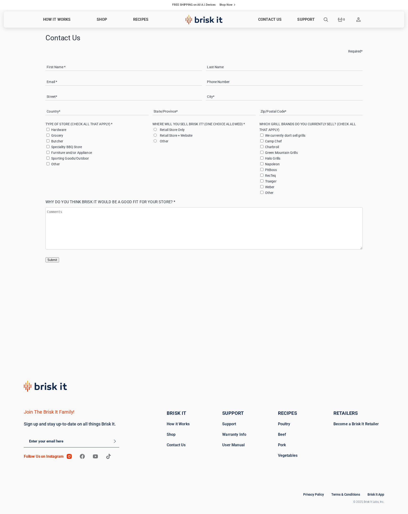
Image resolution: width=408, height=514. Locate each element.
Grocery (57, 135)
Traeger (271, 181)
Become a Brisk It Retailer (356, 424)
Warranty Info (234, 434)
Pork (282, 445)
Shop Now (225, 4)
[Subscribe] (114, 441)
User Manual (233, 445)
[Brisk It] (204, 19)
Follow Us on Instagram (43, 456)
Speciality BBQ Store (66, 147)
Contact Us (176, 445)
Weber (270, 187)
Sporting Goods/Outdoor (70, 158)
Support (229, 424)
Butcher (57, 141)
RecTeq (270, 175)
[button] (326, 19)
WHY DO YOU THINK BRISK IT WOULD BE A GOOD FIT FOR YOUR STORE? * (110, 202)
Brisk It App (376, 494)
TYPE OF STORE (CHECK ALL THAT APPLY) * (78, 124)
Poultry (284, 424)
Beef (282, 434)
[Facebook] (82, 456)
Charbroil (272, 147)
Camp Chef (273, 141)
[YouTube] (95, 456)
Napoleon (272, 164)
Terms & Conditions (345, 494)
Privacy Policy (313, 494)
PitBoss (271, 170)
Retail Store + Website (175, 135)
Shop (171, 434)
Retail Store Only (171, 130)
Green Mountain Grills (281, 153)
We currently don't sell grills (285, 135)
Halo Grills (273, 158)
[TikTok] (108, 456)
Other (55, 164)
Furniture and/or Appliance (71, 153)
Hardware (58, 130)
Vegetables (288, 455)
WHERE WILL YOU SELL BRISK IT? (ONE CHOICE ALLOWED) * (198, 124)
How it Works (178, 424)
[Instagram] (69, 456)
